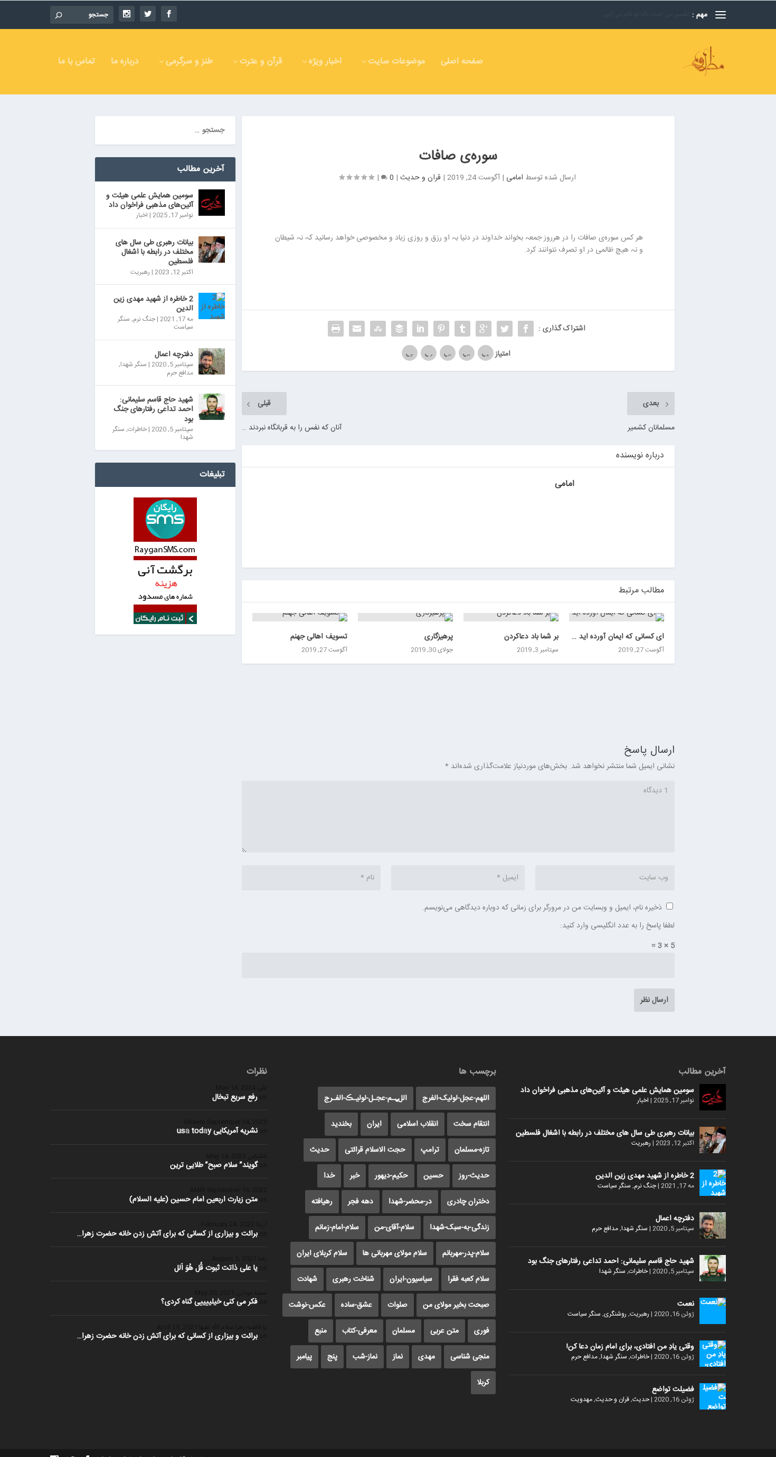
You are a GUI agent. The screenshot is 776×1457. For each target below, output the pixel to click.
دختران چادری (468, 1201)
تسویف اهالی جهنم (318, 636)
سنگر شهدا (133, 364)
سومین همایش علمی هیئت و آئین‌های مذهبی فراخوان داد (149, 200)
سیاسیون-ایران (411, 1279)
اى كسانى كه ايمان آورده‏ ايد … (618, 636)
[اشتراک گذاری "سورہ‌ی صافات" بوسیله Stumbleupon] (378, 328)
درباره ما (125, 63)
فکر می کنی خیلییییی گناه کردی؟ (209, 1302)
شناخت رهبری (353, 1279)
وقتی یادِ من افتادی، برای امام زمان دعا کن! (630, 1346)
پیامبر (304, 1356)
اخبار (142, 215)
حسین (433, 1176)
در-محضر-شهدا (410, 1201)
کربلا (483, 1382)
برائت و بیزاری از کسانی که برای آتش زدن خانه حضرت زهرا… (167, 1234)
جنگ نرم (144, 319)
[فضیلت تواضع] (712, 1396)
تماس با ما (76, 63)
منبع (321, 1331)
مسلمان (403, 1331)
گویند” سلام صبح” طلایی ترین (214, 1165)
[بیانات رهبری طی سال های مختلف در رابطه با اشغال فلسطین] (211, 249)
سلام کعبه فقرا (468, 1279)
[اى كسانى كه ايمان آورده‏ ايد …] (616, 617)
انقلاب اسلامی (417, 1124)
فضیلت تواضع (673, 1389)
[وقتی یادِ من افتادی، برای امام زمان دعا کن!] (712, 1353)
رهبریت (140, 272)
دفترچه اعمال (174, 354)
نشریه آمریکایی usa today (217, 1131)
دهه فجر (360, 1201)
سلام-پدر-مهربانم (465, 1253)
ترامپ (430, 1150)
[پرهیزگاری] (405, 617)
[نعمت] (712, 1311)
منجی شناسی (469, 1356)
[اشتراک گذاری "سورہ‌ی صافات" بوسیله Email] (356, 328)
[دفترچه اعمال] (211, 361)
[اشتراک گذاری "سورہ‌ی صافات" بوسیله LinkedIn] (420, 328)
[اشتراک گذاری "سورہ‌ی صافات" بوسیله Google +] (483, 328)
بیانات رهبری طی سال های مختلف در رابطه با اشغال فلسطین (154, 252)
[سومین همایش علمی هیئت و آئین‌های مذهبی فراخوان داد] (211, 202)
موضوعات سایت (396, 63)
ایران (374, 1124)
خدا (329, 1176)
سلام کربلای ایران (322, 1253)
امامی (514, 177)
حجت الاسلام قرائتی (375, 1150)
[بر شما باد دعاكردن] (511, 617)
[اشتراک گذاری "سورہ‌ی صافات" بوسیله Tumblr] (462, 328)
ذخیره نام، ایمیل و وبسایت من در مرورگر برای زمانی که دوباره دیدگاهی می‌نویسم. (542, 908)
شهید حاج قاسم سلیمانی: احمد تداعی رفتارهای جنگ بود (153, 409)
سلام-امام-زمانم (337, 1227)
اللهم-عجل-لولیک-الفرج (455, 1098)
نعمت (685, 1304)
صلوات (397, 1305)
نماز (398, 1356)
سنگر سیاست (614, 1186)
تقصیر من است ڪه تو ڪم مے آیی (646, 14)
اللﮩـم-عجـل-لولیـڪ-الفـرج (365, 1098)
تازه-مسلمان (472, 1150)
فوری (481, 1331)
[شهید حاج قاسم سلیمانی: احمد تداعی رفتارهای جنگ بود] (211, 407)
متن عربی (444, 1331)
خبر (354, 1176)
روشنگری (615, 1314)
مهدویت (581, 1399)
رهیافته (322, 1201)
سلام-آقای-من (394, 1227)
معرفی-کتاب (359, 1331)
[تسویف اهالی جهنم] (299, 617)
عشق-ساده (356, 1305)
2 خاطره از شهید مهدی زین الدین (153, 304)
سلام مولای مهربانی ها (395, 1253)
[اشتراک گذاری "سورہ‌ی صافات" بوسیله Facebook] (525, 328)
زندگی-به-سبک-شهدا (459, 1227)
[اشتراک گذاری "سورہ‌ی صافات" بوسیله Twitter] (504, 328)
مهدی (426, 1356)
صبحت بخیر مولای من (456, 1305)
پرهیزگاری (438, 636)
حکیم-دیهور (391, 1176)
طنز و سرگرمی (189, 63)
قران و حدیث (420, 177)
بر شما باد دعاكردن (531, 636)
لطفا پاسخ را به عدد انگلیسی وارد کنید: (617, 925)
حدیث (640, 1399)
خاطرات (137, 429)
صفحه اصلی (462, 63)
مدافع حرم (180, 373)
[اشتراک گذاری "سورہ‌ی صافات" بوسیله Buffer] (399, 328)
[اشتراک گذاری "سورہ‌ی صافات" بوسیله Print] (335, 328)
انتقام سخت (471, 1124)
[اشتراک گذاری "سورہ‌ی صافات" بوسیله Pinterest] (441, 328)
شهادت (307, 1279)
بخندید (341, 1124)
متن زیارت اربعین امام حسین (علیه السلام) (193, 1199)
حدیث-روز (474, 1176)
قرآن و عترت (261, 63)
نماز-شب (365, 1356)
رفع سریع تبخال (235, 1097)
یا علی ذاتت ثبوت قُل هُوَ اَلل (216, 1268)
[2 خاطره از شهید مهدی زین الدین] (211, 306)
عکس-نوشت (307, 1305)
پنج (332, 1356)
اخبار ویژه (325, 63)
